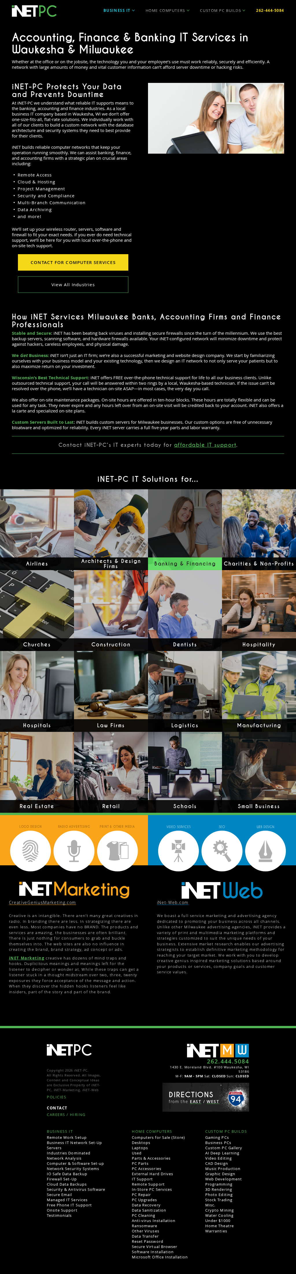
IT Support (142, 1179)
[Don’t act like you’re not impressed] (222, 890)
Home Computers (165, 10)
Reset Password (147, 1241)
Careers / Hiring (66, 1115)
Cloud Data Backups (67, 1184)
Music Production (222, 1168)
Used (137, 1153)
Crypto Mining (219, 1210)
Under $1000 (217, 1220)
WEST (213, 1102)
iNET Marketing (27, 958)
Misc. (210, 1205)
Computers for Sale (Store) (158, 1137)
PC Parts (140, 1163)
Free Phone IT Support (69, 1205)
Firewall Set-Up (62, 1179)
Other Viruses (145, 1231)
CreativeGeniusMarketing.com (42, 903)
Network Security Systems (73, 1168)
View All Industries (73, 284)
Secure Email (59, 1194)
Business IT (117, 10)
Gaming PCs (217, 1137)
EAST (195, 1102)
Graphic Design (220, 1173)
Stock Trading (218, 1199)
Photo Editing (219, 1194)
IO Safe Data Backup (67, 1173)
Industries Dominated (68, 1153)
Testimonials (59, 1215)
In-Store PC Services (152, 1189)
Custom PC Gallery (223, 1147)
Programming (218, 1184)
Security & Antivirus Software (76, 1189)
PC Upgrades (144, 1199)
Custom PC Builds (220, 10)
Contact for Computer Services (73, 262)
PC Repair (141, 1194)
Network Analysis (64, 1158)
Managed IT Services (67, 1199)
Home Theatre (219, 1225)
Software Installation (153, 1251)
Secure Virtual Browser (154, 1246)
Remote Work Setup (67, 1137)
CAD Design (216, 1163)
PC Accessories (146, 1168)
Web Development (223, 1179)
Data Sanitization (149, 1210)
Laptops (140, 1147)
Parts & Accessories (151, 1158)
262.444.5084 (228, 1061)
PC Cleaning (143, 1215)
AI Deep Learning (222, 1153)
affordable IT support (205, 445)
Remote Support (148, 1184)
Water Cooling (219, 1215)
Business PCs (218, 1142)
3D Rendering (218, 1189)
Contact (57, 1108)
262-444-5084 (270, 10)
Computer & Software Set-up (75, 1163)
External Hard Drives (152, 1173)
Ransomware (144, 1225)
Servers (54, 1147)
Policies (56, 1097)
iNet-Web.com (172, 903)
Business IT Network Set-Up (74, 1142)
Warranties (216, 1231)
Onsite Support (62, 1210)
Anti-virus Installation (153, 1220)
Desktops (141, 1142)
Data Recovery (146, 1205)
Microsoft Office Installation (160, 1257)
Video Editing (218, 1158)
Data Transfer (145, 1236)
